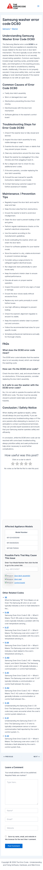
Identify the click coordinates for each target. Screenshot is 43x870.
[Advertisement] (21, 493)
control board (19, 583)
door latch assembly (22, 576)
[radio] (13, 464)
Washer (15, 29)
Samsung (6, 29)
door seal (18, 579)
